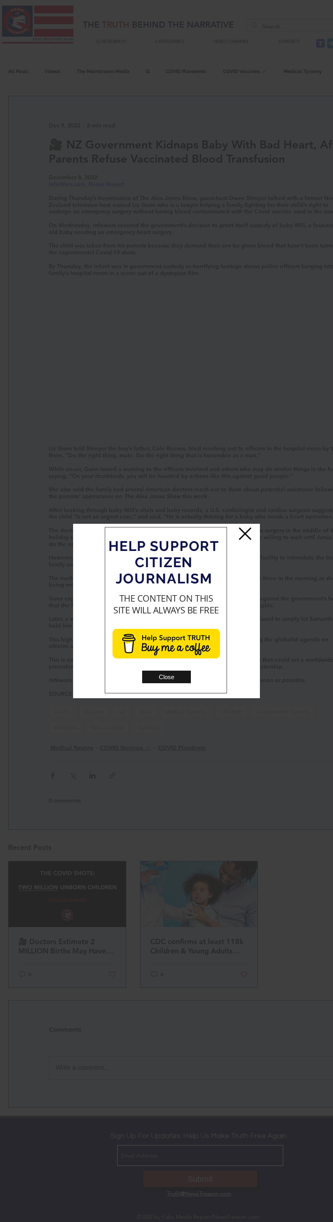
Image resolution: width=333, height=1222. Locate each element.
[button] (166, 677)
